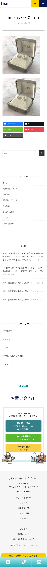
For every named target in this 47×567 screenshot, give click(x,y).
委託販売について (10, 188)
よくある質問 (8, 211)
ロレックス (7, 364)
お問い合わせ (8, 223)
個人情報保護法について (23, 539)
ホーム (5, 182)
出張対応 (6, 194)
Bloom (4, 3)
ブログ (5, 217)
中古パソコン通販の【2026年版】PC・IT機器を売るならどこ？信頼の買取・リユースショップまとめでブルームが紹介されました (23, 256)
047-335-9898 (24, 491)
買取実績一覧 (23, 508)
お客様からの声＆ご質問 (13, 355)
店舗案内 (6, 206)
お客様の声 (7, 330)
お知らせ (6, 339)
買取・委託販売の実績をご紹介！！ (18, 282)
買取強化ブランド (10, 200)
